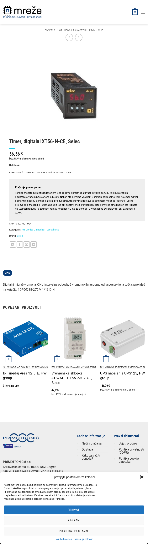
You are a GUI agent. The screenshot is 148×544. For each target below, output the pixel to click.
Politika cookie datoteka (129, 460)
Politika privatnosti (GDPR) (131, 451)
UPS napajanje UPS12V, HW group (122, 375)
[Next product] (69, 37)
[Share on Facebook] (20, 244)
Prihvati (74, 509)
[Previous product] (78, 37)
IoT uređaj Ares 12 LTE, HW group (25, 375)
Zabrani (74, 520)
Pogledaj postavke (74, 531)
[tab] (22, 172)
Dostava (87, 449)
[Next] (145, 360)
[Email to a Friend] (27, 244)
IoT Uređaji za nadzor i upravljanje (81, 30)
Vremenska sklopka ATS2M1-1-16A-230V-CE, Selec (71, 378)
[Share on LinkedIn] (33, 244)
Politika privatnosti (83, 539)
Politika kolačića (63, 539)
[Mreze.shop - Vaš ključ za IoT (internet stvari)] (30, 12)
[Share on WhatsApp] (13, 244)
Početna (50, 30)
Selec (20, 235)
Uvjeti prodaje (128, 443)
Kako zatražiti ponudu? (91, 457)
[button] (142, 477)
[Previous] (3, 360)
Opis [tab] (7, 272)
